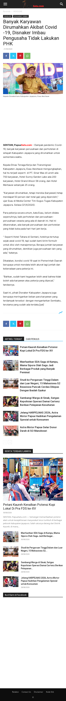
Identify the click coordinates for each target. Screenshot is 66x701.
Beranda (6, 11)
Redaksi (15, 692)
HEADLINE (17, 11)
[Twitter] (13, 56)
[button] (5, 4)
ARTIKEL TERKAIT (13, 339)
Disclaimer (38, 692)
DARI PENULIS (32, 339)
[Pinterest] (20, 56)
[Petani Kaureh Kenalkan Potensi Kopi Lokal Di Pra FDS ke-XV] (10, 350)
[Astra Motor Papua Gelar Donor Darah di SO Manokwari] (10, 431)
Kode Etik (50, 692)
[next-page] (10, 442)
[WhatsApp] (27, 56)
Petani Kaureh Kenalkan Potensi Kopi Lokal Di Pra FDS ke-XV (29, 506)
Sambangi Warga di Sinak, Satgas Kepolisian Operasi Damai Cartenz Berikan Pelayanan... (42, 565)
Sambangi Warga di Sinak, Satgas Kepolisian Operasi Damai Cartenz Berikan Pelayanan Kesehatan (40, 401)
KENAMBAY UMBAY (21, 16)
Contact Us (26, 692)
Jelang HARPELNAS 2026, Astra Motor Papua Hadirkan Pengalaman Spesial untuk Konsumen (40, 416)
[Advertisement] (33, 121)
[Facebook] (6, 56)
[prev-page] (5, 442)
